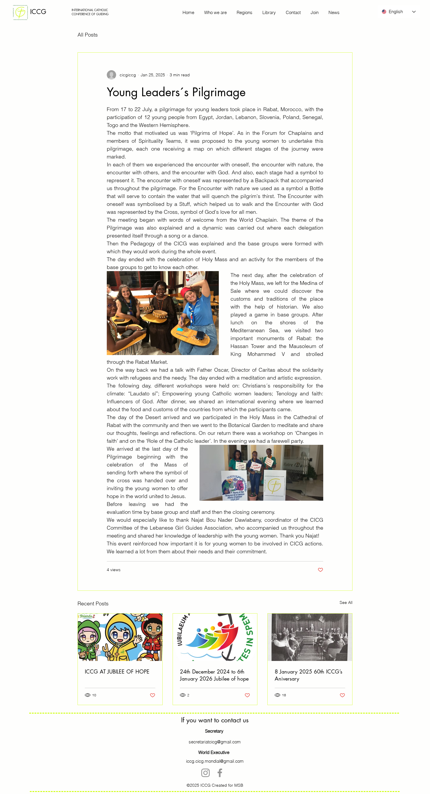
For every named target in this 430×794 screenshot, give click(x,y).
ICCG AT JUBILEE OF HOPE (117, 671)
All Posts (88, 34)
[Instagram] (205, 773)
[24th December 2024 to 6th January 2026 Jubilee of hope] (215, 637)
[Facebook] (220, 773)
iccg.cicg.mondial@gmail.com (215, 761)
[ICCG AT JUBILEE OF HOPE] (120, 637)
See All (346, 602)
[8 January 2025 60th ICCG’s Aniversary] (310, 637)
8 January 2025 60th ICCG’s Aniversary (308, 675)
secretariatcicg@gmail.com (215, 742)
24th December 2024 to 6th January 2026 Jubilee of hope (214, 675)
